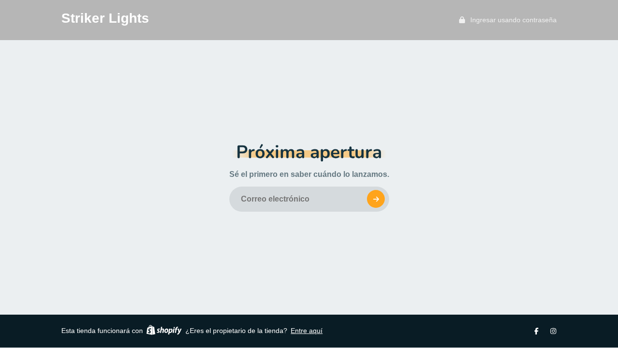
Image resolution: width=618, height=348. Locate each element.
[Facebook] (536, 331)
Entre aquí (307, 330)
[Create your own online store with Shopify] (164, 331)
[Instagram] (553, 331)
